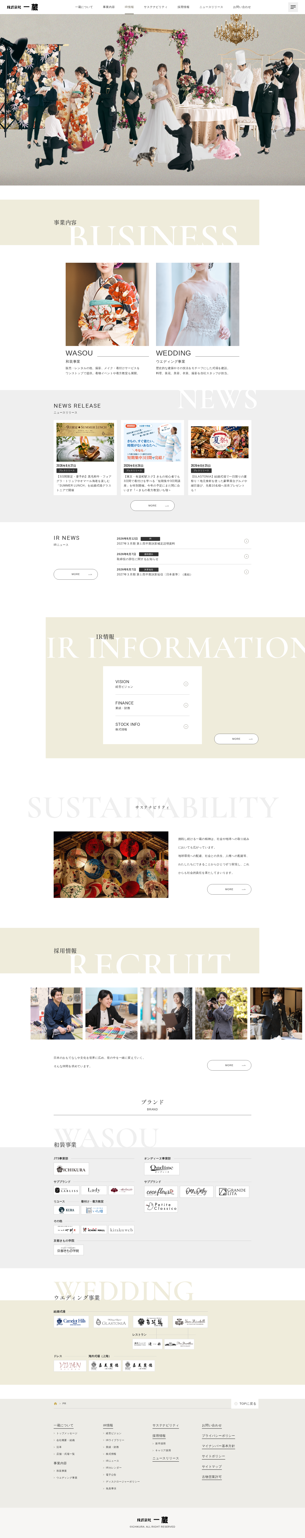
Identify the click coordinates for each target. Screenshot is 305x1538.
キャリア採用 (163, 1450)
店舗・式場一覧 (65, 1453)
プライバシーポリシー (218, 1435)
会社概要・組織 (65, 1440)
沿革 (59, 1447)
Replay (297, 180)
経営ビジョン (124, 683)
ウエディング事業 (66, 1477)
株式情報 (127, 726)
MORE (152, 505)
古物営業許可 (212, 1477)
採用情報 (183, 6)
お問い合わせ (242, 6)
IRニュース (112, 1460)
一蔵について (84, 6)
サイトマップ (212, 1466)
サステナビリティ (156, 6)
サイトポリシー (213, 1456)
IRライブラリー (115, 1440)
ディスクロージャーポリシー (123, 1481)
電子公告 (111, 1474)
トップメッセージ (66, 1433)
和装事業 (61, 1470)
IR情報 (129, 6)
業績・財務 (124, 705)
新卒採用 (160, 1443)
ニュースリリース (211, 6)
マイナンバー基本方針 (218, 1446)
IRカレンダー (114, 1467)
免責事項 (111, 1488)
